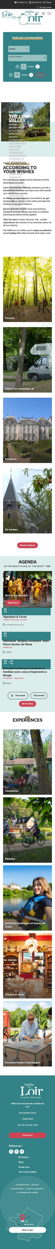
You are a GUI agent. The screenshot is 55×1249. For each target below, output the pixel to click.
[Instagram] (22, 1151)
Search (40, 75)
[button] (43, 13)
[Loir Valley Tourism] (32, 17)
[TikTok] (16, 1151)
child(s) (24, 75)
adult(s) (31, 67)
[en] (49, 13)
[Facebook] (11, 1151)
